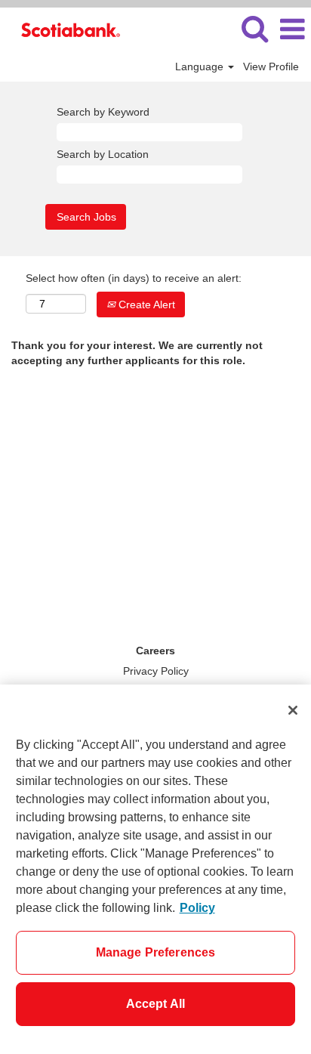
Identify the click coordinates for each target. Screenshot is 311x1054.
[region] (155, 869)
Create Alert (145, 304)
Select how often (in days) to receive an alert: (134, 278)
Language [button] (200, 66)
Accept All (156, 1003)
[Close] (292, 710)
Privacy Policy (156, 671)
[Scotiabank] (65, 29)
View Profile (271, 66)
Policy (197, 907)
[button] (292, 29)
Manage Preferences (156, 952)
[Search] (254, 28)
